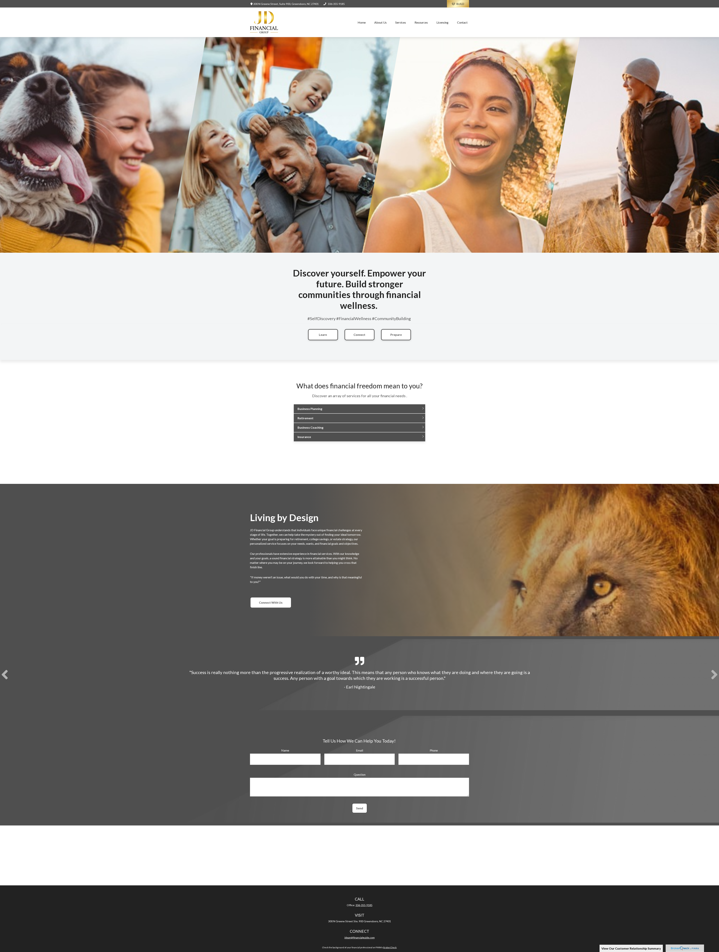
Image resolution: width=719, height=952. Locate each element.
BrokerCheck (390, 947)
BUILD (460, 3)
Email (359, 750)
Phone (434, 750)
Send (359, 808)
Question (359, 774)
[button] (361, 22)
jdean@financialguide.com (360, 937)
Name (285, 750)
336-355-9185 (336, 3)
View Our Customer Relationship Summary (631, 948)
